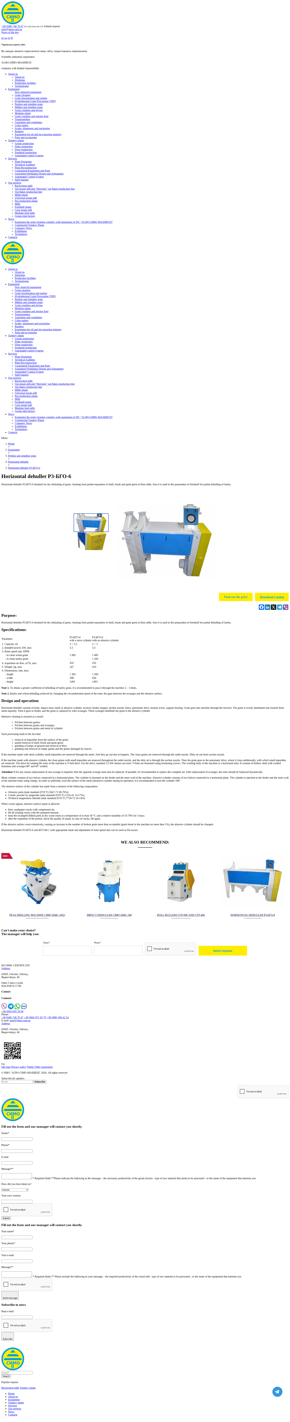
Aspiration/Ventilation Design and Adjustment (39, 173)
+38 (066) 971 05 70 (35, 1017)
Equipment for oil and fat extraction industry (38, 134)
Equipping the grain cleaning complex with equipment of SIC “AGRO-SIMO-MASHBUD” (64, 222)
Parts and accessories (26, 137)
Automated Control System (29, 176)
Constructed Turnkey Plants (29, 225)
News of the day (10, 32)
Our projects (14, 182)
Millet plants (21, 194)
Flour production (24, 149)
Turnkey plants (16, 140)
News (11, 219)
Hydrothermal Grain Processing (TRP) (35, 101)
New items (20, 92)
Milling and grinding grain (29, 107)
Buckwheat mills (24, 185)
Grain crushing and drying (29, 110)
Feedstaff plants (23, 207)
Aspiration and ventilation (28, 122)
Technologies (22, 86)
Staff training (22, 179)
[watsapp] (17, 1008)
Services (12, 158)
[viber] (4, 1008)
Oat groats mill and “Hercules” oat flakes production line (45, 188)
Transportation (22, 119)
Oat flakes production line (28, 191)
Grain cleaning (22, 95)
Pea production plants (26, 200)
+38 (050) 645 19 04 (12, 1011)
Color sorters (21, 125)
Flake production (24, 146)
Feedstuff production (26, 152)
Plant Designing (23, 161)
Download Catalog (272, 597)
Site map (6, 1067)
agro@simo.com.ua (11, 29)
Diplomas (20, 80)
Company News (23, 228)
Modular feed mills (25, 213)
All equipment (33, 92)
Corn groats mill (23, 210)
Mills (17, 203)
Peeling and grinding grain (29, 104)
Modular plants (23, 113)
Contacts (12, 237)
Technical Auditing (25, 164)
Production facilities (25, 83)
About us (13, 74)
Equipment (14, 89)
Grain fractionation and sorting (31, 98)
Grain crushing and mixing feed (31, 116)
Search (6, 1376)
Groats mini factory (25, 216)
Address (5, 968)
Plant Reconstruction (26, 167)
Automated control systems (29, 155)
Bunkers (19, 131)
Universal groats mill (26, 197)
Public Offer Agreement (40, 1067)
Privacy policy (19, 1067)
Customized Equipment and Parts (32, 170)
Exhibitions (21, 231)
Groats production (24, 143)
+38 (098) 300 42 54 (58, 1017)
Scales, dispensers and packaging (32, 128)
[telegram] (11, 1008)
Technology (21, 234)
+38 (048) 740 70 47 (12, 26)
